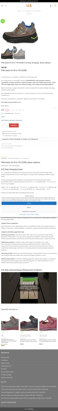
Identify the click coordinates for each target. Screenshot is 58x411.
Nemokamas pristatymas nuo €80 (12, 133)
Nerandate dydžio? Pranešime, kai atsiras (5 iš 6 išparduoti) (20, 139)
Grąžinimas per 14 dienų (10, 135)
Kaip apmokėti (5, 357)
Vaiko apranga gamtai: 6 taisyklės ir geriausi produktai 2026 (18, 392)
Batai (7, 145)
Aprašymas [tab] (4, 158)
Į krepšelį (14, 125)
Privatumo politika (30, 214)
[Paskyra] (50, 5)
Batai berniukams (11, 145)
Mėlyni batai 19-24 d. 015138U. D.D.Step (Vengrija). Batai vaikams (28, 340)
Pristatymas (4, 360)
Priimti (29, 203)
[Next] (57, 330)
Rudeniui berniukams (18, 145)
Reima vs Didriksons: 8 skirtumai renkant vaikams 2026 (16, 395)
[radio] (7, 110)
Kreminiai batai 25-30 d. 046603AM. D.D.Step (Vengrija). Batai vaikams (9, 341)
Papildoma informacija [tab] (14, 158)
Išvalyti (55, 108)
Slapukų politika (22, 214)
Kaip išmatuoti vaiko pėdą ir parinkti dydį (11, 120)
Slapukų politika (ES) (7, 377)
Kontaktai (37, 214)
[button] (2, 5)
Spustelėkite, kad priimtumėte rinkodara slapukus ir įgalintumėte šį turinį (29, 287)
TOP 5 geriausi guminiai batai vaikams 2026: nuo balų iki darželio (19, 389)
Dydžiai (2, 109)
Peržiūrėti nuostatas (29, 211)
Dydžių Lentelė (5, 363)
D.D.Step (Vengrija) (9, 147)
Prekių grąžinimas (6, 366)
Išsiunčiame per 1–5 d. (10, 131)
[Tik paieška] (5, 5)
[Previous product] (30, 14)
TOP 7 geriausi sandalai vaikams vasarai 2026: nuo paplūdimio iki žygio (21, 398)
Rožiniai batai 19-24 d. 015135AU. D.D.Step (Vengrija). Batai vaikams (47, 340)
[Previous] (1, 330)
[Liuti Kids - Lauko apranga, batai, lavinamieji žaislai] (29, 5)
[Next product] (27, 14)
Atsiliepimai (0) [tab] (25, 158)
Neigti (29, 207)
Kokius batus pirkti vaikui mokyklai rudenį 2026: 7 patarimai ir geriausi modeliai (23, 386)
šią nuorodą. (30, 193)
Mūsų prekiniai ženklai (7, 372)
